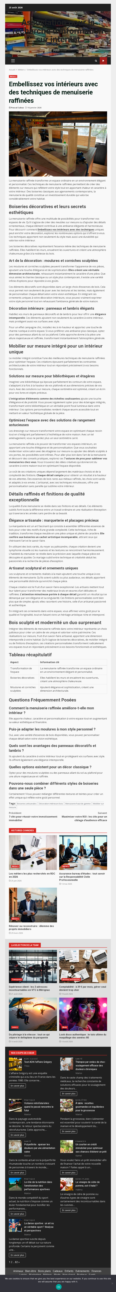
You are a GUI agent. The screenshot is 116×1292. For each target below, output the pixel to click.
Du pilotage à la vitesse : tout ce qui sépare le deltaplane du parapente (33, 1014)
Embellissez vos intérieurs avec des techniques (66, 229)
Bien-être (81, 1100)
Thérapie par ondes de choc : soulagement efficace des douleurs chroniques (91, 1065)
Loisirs (15, 1027)
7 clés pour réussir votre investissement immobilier (33, 816)
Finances (81, 1141)
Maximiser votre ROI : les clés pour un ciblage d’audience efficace (84, 816)
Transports (17, 979)
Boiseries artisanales (27, 803)
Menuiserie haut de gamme (78, 803)
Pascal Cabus (17, 107)
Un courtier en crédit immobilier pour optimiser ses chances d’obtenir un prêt (91, 1148)
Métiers (13, 76)
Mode (64, 1027)
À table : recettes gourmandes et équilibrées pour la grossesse (90, 1107)
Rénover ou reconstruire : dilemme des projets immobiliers (33, 905)
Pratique (29, 1100)
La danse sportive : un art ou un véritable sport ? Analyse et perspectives (39, 1227)
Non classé (31, 1059)
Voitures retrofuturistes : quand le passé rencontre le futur (38, 1107)
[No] (112, 1283)
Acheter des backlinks (103, 61)
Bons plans (82, 1179)
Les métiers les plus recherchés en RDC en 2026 (33, 852)
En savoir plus (17, 1085)
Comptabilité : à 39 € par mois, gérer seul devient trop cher (83, 966)
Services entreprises (71, 979)
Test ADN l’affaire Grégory (38, 1061)
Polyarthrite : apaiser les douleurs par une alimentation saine (39, 1148)
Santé (79, 1059)
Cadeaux (58, 1271)
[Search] (96, 61)
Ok (58, 1287)
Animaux (18, 1271)
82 (16, 1262)
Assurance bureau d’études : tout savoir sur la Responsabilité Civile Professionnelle (83, 852)
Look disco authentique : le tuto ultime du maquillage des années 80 (83, 1014)
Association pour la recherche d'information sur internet (58, 30)
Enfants (69, 1271)
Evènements (82, 1271)
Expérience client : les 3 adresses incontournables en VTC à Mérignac (33, 966)
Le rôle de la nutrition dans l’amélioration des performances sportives (38, 1186)
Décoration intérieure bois (51, 803)
